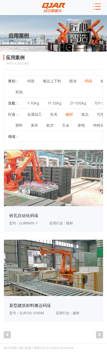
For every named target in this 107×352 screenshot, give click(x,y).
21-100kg (78, 103)
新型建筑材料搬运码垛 (30, 305)
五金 (65, 125)
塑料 (19, 125)
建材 (69, 114)
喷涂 (73, 81)
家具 (34, 125)
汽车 (100, 114)
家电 (81, 125)
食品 (85, 114)
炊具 (53, 114)
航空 (50, 125)
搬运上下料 (52, 81)
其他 (19, 92)
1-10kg (33, 103)
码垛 (88, 81)
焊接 (31, 81)
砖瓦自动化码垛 (23, 215)
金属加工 (34, 114)
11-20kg (55, 103)
